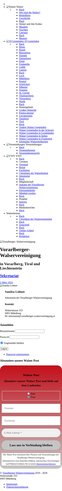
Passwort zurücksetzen (17, 354)
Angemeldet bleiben (13, 343)
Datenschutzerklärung (46, 464)
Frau (32, 397)
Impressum (11, 484)
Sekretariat (9, 276)
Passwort (4, 337)
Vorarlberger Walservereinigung (19, 473)
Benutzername (7, 331)
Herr (32, 393)
